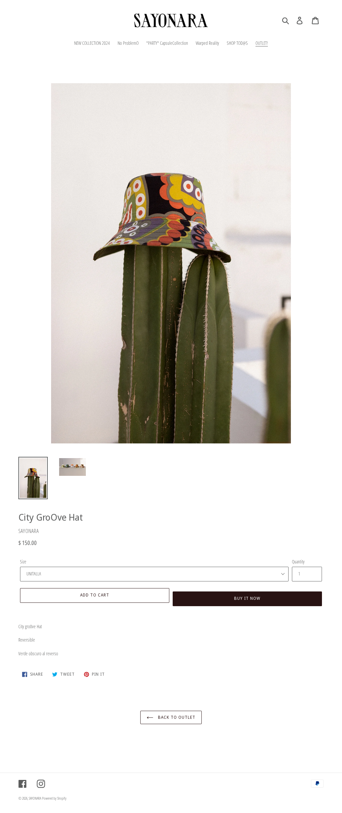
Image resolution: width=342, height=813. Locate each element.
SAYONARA (35, 798)
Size (23, 561)
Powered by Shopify (54, 798)
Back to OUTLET (176, 717)
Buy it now (247, 598)
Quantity (298, 561)
